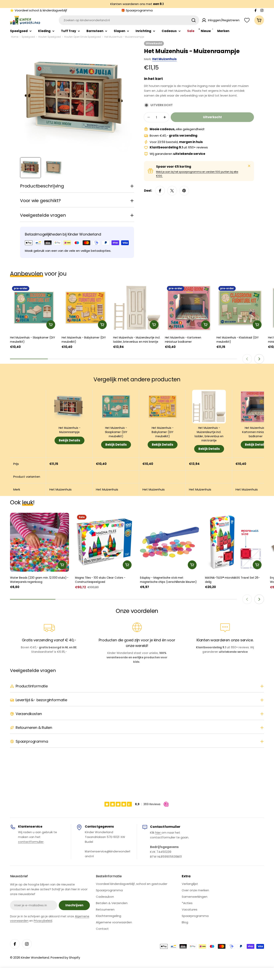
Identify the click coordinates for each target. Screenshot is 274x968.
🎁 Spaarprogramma (137, 10)
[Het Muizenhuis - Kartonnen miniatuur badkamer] (188, 307)
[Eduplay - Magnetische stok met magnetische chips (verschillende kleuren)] (169, 542)
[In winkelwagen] (50, 324)
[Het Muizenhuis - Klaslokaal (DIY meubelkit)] (240, 307)
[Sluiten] (249, 166)
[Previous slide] (247, 359)
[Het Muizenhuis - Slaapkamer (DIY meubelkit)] (34, 307)
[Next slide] (259, 359)
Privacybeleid (43, 921)
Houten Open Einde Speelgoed (82, 36)
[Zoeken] (193, 20)
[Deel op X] (172, 190)
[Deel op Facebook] (160, 190)
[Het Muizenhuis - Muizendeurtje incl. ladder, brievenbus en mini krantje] (137, 307)
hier (158, 832)
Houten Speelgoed (49, 36)
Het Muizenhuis (164, 59)
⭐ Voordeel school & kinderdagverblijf (38, 10)
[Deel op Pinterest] (184, 190)
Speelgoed (28, 36)
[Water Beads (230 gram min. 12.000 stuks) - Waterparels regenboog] (39, 542)
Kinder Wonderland (35, 957)
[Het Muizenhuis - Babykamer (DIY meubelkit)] (85, 307)
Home (14, 36)
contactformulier (31, 842)
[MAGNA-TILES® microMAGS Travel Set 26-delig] (234, 542)
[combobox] (129, 20)
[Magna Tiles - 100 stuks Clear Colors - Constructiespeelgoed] (104, 542)
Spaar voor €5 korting (173, 166)
